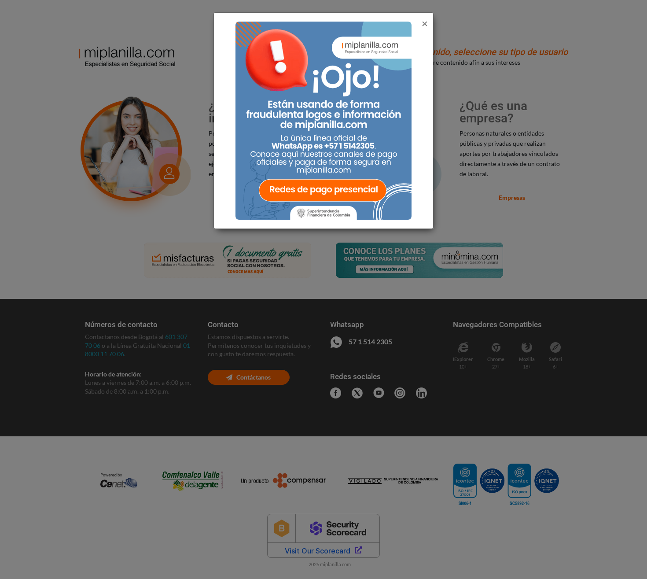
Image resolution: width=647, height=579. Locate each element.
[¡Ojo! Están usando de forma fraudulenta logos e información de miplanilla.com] (323, 120)
